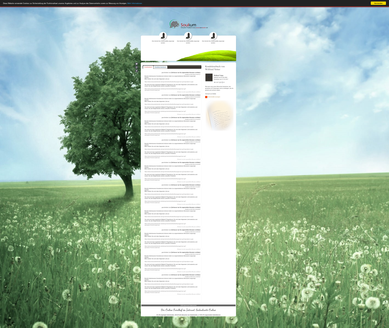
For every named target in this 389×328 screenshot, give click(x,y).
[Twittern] (136, 63)
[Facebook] (136, 70)
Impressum (186, 305)
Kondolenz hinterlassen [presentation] (160, 67)
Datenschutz (193, 305)
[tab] (148, 67)
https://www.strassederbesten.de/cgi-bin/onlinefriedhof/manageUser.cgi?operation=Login (169, 82)
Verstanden (378, 3)
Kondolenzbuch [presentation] (148, 67)
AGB (181, 305)
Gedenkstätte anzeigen (213, 97)
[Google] (136, 67)
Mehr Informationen (134, 3)
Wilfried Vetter (218, 75)
